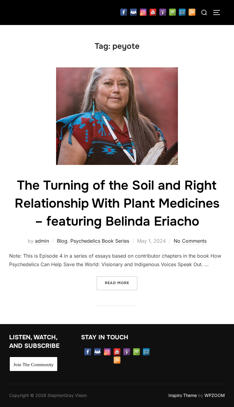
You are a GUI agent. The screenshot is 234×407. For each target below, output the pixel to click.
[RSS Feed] (192, 12)
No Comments (190, 241)
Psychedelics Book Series (99, 241)
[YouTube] (153, 12)
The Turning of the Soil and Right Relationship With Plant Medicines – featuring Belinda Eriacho (117, 203)
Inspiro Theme (182, 395)
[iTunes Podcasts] (162, 12)
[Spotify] (172, 12)
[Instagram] (143, 12)
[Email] (182, 12)
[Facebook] (123, 12)
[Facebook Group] (133, 12)
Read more (121, 282)
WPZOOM (214, 395)
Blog (62, 241)
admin (42, 241)
